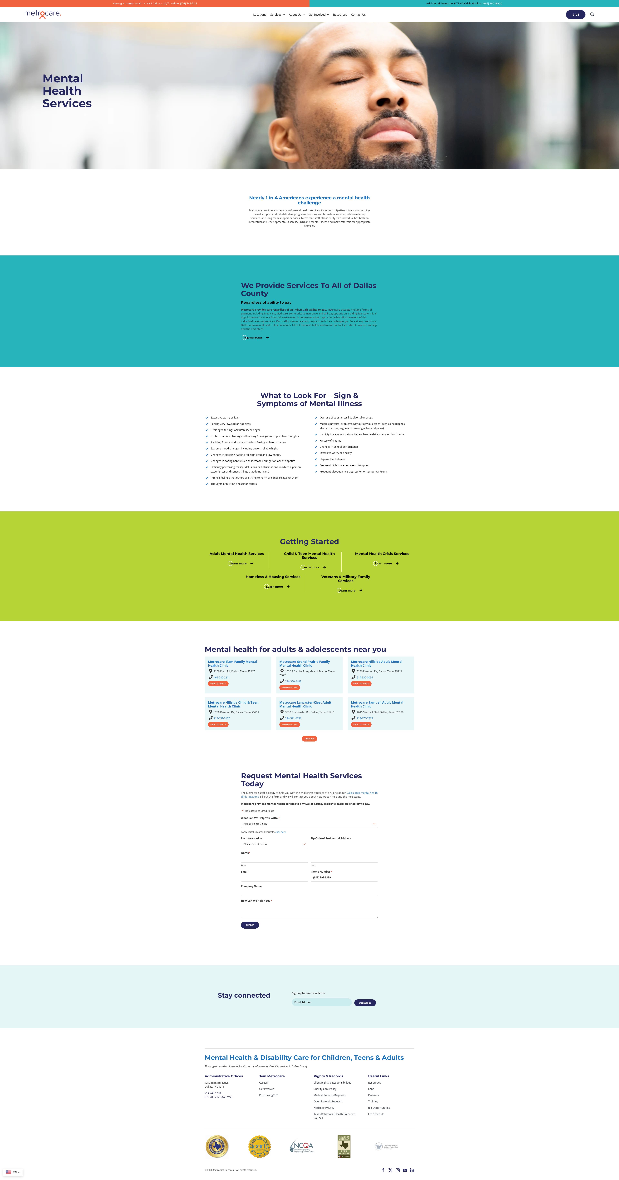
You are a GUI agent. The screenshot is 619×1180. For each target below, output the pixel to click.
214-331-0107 (222, 718)
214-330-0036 (365, 677)
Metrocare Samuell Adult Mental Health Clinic (377, 704)
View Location (218, 683)
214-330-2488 (293, 681)
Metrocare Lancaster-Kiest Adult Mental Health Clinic (305, 704)
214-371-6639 (293, 718)
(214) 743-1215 (188, 3)
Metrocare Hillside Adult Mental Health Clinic (376, 663)
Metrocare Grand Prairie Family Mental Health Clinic (304, 663)
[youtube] (405, 1170)
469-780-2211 (222, 677)
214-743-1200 (213, 1093)
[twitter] (390, 1170)
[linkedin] (412, 1170)
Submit (250, 925)
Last (313, 865)
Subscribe (365, 1002)
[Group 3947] (43, 11)
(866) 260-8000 (492, 3)
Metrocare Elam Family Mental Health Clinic (232, 663)
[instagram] (398, 1170)
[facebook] (383, 1170)
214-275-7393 (365, 718)
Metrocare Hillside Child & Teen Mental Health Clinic (233, 704)
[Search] (592, 14)
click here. (280, 831)
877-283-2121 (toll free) (218, 1097)
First (243, 865)
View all (309, 738)
